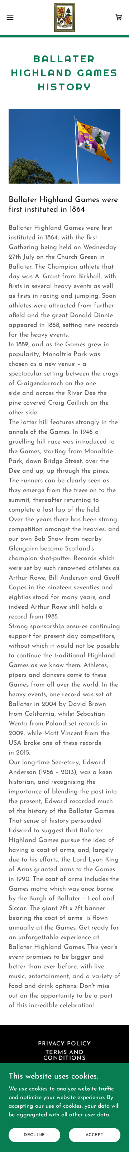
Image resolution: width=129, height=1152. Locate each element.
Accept (95, 1135)
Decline (34, 1135)
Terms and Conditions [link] (64, 1055)
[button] (12, 17)
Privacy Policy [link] (64, 1044)
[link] (64, 17)
